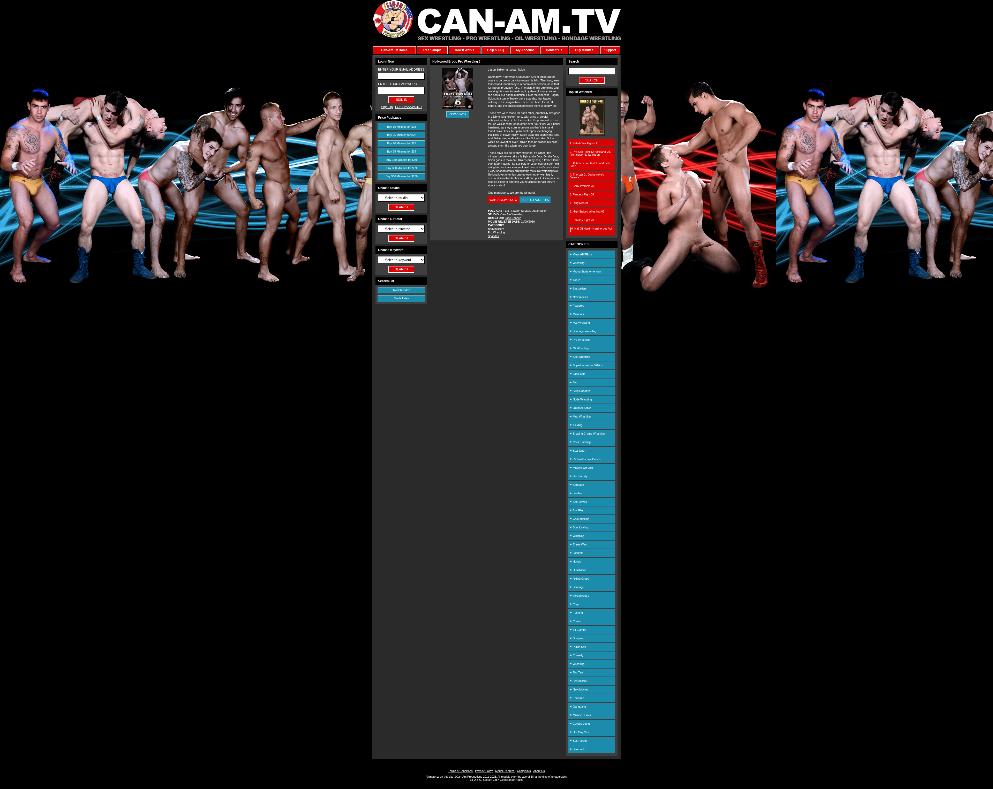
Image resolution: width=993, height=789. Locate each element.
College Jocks (581, 723)
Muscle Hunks (581, 715)
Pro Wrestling (496, 232)
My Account (525, 50)
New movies (580, 297)
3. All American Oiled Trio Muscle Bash (590, 165)
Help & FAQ (495, 50)
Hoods (576, 561)
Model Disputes (505, 770)
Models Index (401, 290)
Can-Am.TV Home (394, 50)
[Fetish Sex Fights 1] (592, 135)
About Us (539, 770)
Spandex (493, 236)
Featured (578, 305)
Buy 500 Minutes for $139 (402, 176)
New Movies (580, 689)
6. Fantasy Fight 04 (582, 194)
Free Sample (432, 50)
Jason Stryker (521, 210)
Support (610, 50)
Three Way (579, 544)
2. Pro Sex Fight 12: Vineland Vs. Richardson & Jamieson (590, 153)
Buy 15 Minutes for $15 (401, 126)
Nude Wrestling (582, 399)
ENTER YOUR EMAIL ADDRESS (401, 69)
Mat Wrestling (581, 322)
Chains (577, 621)
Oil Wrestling (580, 348)
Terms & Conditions (460, 770)
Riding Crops (580, 578)
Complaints (524, 770)
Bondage (578, 484)
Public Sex (579, 646)
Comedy (577, 655)
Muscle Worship (582, 467)
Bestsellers (579, 288)
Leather (577, 493)
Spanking (578, 450)
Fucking (577, 612)
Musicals (578, 314)
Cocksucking (580, 518)
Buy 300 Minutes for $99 (401, 168)
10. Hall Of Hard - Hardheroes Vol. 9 (591, 230)
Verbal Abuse (580, 595)
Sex (575, 382)
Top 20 (576, 280)
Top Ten (577, 672)
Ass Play (578, 510)
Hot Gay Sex (580, 732)
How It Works (464, 50)
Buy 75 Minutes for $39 (401, 151)
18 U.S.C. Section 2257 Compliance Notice (496, 779)
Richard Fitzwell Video (586, 459)
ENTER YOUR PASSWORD (397, 84)
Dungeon (578, 638)
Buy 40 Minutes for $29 (401, 143)
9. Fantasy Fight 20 (582, 220)
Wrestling (578, 262)
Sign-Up (387, 107)
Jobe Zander (513, 217)
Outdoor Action (581, 407)
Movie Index (401, 298)
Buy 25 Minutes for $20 (401, 134)
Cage (576, 604)
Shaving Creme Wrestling (588, 433)
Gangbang (579, 706)
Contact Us (554, 50)
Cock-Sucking (581, 442)
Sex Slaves (579, 501)
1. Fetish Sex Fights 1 (583, 143)
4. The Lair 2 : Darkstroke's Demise (587, 176)
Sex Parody (580, 476)
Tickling (577, 425)
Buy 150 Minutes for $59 (401, 159)
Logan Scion (539, 210)
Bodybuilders (496, 228)
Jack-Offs (578, 373)
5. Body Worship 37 (582, 185)
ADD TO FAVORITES (535, 199)
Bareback (578, 749)
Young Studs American (586, 271)
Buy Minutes (584, 50)
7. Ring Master (579, 202)
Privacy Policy (484, 770)
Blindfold (577, 553)
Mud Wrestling (581, 416)
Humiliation (579, 570)
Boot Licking (580, 527)
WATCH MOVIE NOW (503, 199)
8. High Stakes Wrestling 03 (587, 211)
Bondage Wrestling (584, 331)
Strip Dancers (581, 390)
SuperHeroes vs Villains (587, 365)
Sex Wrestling (581, 356)
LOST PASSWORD (408, 107)
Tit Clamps (579, 629)
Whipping (578, 535)
